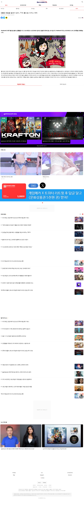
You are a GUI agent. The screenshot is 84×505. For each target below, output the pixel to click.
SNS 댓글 (63, 84)
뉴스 (6, 5)
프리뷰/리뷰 (23, 5)
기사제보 (39, 486)
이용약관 (34, 485)
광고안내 (45, 485)
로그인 (39, 482)
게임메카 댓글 (21, 84)
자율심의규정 (35, 486)
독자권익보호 (45, 486)
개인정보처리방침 (40, 485)
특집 (40, 5)
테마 (77, 8)
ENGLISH (80, 17)
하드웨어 (61, 8)
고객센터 (49, 485)
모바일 (71, 5)
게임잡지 (42, 475)
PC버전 (44, 482)
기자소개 (49, 486)
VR (46, 8)
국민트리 (70, 475)
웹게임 (17, 8)
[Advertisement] (42, 23)
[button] (41, 202)
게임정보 (54, 5)
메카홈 (14, 472)
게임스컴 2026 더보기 (41, 145)
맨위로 (42, 477)
